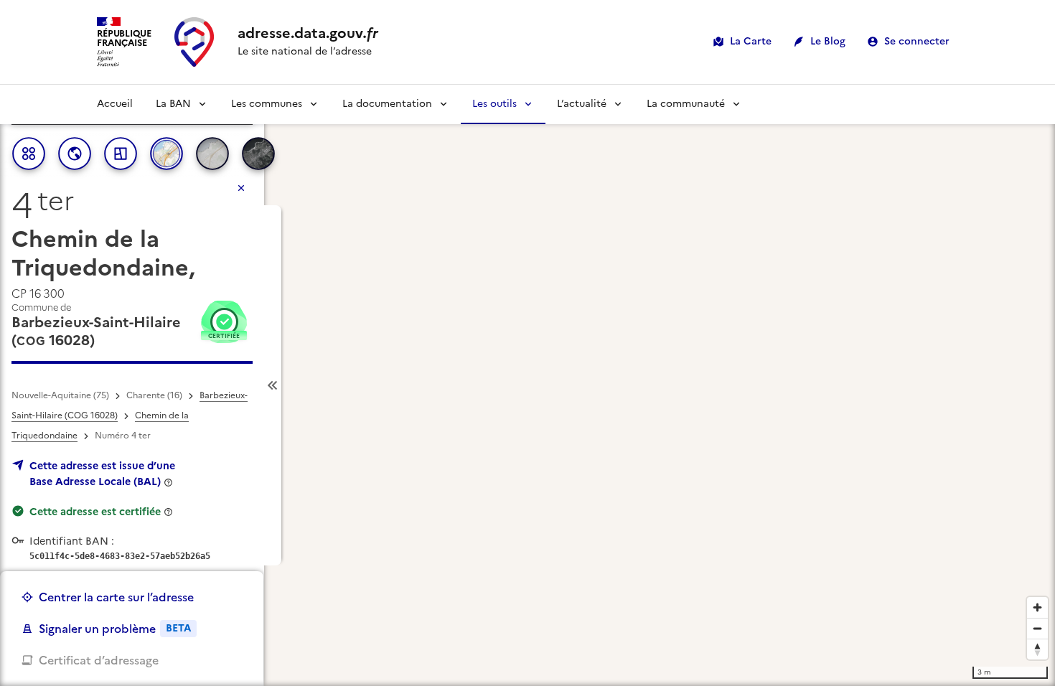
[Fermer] (241, 188)
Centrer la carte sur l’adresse (116, 597)
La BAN (173, 103)
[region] (527, 385)
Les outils (494, 103)
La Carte (751, 41)
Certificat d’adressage (99, 660)
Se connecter (917, 41)
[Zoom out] (1037, 628)
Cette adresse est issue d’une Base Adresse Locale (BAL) (102, 473)
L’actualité (581, 103)
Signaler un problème (115, 628)
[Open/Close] (272, 385)
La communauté (686, 103)
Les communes (266, 103)
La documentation (387, 103)
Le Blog (827, 41)
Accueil (115, 103)
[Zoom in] (1037, 607)
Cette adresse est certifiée (95, 512)
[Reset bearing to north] (1037, 649)
